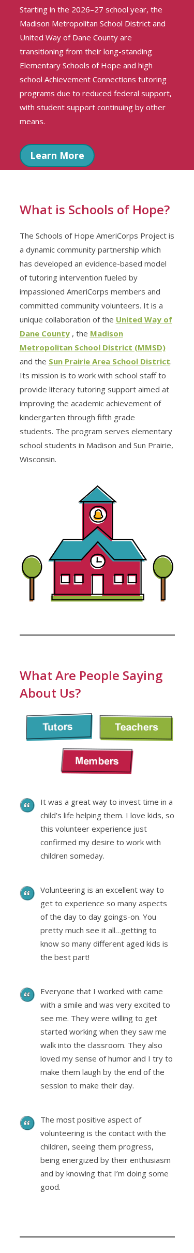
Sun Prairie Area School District (109, 361)
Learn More (57, 155)
